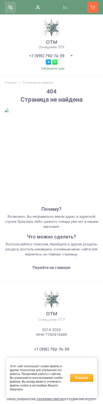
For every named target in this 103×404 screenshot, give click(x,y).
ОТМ (51, 42)
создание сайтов (50, 399)
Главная (11, 82)
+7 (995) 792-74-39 (46, 55)
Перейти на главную (51, 267)
